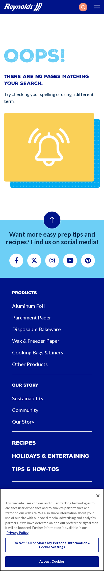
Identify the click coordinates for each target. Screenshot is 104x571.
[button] (83, 7)
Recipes (24, 443)
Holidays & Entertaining (50, 456)
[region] (52, 530)
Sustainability (27, 398)
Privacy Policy (18, 533)
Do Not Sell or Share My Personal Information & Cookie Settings (52, 545)
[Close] (97, 495)
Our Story (23, 421)
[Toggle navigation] (97, 7)
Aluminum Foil (28, 306)
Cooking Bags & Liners (37, 352)
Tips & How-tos (35, 469)
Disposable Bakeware (36, 329)
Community (25, 410)
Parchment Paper (31, 317)
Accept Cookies (52, 561)
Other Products (30, 364)
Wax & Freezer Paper (36, 341)
